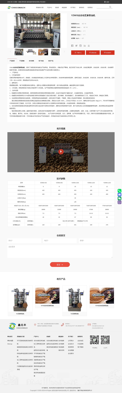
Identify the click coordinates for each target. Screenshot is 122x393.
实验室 (48, 336)
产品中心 (36, 336)
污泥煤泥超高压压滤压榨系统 (25, 368)
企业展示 (71, 353)
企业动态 (80, 340)
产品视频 (21, 60)
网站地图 (10, 340)
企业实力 (71, 344)
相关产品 (50, 60)
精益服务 (61, 336)
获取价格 (93, 52)
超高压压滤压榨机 (39, 350)
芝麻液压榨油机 (24, 106)
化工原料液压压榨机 (39, 345)
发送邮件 (108, 52)
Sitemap (9, 344)
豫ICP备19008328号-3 (85, 390)
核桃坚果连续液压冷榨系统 (25, 348)
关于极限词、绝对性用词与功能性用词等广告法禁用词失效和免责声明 (61, 388)
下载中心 (79, 52)
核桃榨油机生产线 (39, 356)
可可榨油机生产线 (39, 353)
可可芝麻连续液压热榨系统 (25, 342)
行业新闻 (80, 344)
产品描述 (12, 60)
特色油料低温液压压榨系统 (25, 355)
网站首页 (9, 336)
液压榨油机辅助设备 (52, 348)
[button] (64, 51)
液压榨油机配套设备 (39, 374)
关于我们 (70, 336)
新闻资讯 (80, 336)
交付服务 (61, 344)
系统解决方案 (20, 336)
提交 (58, 265)
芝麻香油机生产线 (39, 360)
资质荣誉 (71, 347)
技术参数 (31, 60)
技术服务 (61, 340)
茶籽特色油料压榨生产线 (39, 368)
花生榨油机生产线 (39, 363)
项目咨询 (61, 350)
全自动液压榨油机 (39, 340)
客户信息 (41, 60)
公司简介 (71, 340)
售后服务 (61, 347)
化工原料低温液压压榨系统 (25, 361)
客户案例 (80, 347)
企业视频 (71, 350)
